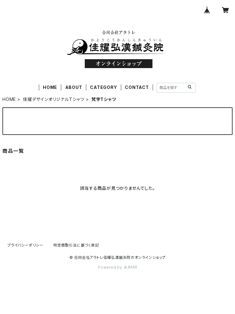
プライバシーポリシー (25, 245)
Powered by (111, 267)
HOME (50, 87)
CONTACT (137, 87)
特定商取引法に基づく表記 (76, 245)
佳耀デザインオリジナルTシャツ (53, 99)
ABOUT (73, 87)
